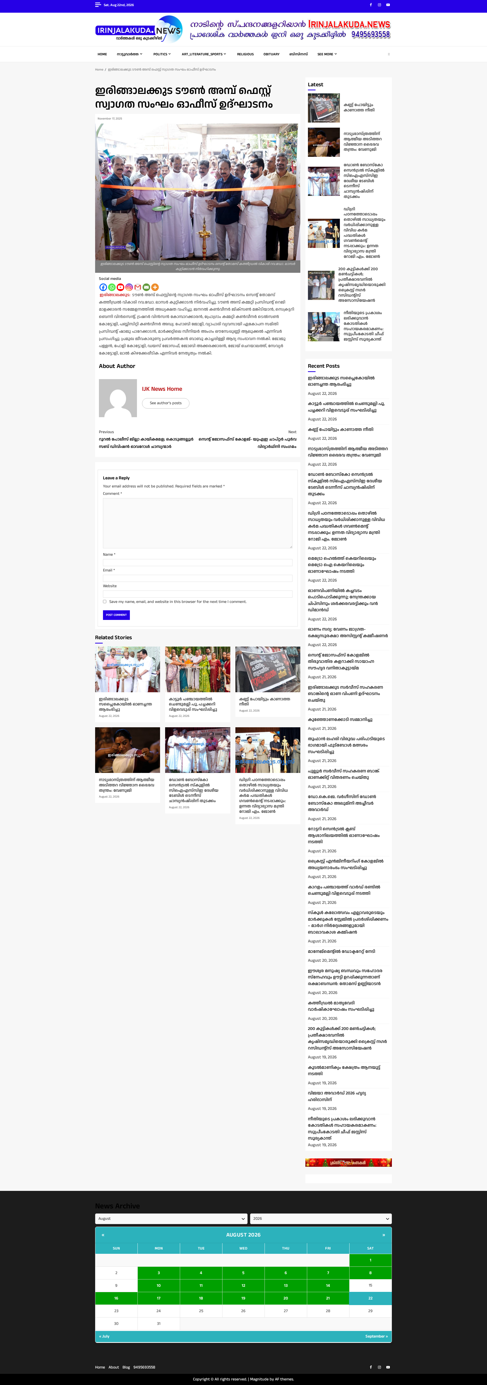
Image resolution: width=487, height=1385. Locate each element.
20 (286, 1298)
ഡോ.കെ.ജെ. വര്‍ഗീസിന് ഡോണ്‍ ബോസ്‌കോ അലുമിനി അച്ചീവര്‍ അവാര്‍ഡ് (342, 803)
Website (110, 586)
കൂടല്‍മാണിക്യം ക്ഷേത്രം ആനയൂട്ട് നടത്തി (344, 1071)
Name (109, 555)
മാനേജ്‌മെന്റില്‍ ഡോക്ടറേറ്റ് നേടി (341, 952)
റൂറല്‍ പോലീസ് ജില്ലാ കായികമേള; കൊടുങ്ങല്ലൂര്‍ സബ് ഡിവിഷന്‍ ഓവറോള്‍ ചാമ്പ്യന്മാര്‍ (146, 439)
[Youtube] (120, 287)
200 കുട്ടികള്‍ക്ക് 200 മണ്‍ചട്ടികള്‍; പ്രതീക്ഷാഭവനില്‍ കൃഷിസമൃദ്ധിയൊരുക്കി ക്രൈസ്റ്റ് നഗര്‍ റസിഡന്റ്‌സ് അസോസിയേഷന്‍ (321, 285)
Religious (245, 54)
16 (116, 1298)
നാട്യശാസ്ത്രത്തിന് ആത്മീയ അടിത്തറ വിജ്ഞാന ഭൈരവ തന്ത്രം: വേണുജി (127, 750)
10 (159, 1286)
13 (286, 1286)
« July (104, 1336)
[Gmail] (138, 287)
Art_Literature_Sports (202, 54)
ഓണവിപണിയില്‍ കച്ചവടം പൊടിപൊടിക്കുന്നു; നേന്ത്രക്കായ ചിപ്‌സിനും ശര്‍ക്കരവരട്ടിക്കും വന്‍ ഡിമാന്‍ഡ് (343, 600)
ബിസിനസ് (298, 54)
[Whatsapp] (112, 287)
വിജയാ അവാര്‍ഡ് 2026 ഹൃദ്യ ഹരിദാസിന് (337, 1096)
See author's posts (166, 403)
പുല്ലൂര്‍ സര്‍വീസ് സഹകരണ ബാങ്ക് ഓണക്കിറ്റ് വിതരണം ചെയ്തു (343, 774)
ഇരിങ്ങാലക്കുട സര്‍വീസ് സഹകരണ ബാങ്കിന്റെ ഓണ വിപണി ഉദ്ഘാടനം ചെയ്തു (345, 693)
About (114, 1367)
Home (102, 54)
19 (243, 1298)
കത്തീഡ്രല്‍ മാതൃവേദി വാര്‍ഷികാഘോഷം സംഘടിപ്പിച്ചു (341, 1006)
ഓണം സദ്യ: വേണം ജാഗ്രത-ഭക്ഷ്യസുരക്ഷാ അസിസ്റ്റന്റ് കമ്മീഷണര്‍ (348, 632)
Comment (112, 494)
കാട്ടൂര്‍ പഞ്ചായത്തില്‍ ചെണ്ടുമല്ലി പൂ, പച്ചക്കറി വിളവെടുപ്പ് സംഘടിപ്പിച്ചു (197, 669)
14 (328, 1286)
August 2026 (243, 1235)
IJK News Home (162, 389)
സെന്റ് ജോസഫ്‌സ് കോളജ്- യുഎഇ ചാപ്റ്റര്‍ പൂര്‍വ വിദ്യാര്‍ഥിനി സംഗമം (248, 439)
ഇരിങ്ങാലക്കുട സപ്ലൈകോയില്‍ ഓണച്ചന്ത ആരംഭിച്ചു (127, 669)
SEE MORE (325, 54)
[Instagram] (129, 287)
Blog (126, 1367)
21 (328, 1298)
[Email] (146, 287)
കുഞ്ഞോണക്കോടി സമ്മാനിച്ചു (340, 720)
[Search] (389, 54)
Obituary (272, 54)
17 (159, 1298)
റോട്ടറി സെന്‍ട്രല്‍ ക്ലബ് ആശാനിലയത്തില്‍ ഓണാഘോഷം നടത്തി (344, 835)
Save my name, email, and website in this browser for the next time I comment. (178, 602)
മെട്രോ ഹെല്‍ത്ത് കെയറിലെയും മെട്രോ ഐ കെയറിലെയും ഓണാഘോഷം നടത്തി (342, 565)
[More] (155, 287)
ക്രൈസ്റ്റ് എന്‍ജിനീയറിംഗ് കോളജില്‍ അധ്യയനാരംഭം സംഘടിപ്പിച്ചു (346, 864)
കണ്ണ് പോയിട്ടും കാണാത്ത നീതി (267, 669)
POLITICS (160, 54)
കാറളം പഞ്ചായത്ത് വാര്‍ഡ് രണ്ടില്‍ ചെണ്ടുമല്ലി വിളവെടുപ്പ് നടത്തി (344, 890)
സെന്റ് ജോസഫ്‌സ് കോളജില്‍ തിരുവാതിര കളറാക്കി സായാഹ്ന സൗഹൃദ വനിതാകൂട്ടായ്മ (341, 661)
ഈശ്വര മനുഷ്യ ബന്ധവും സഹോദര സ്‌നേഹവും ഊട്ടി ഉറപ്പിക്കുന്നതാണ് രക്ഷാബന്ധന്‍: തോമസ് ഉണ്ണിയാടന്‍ (345, 977)
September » (377, 1336)
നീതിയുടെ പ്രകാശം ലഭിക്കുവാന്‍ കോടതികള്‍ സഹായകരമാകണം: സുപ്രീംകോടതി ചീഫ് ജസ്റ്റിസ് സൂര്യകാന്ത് (324, 326)
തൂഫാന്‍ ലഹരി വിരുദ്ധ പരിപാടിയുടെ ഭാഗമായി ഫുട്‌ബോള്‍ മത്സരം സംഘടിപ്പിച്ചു (346, 745)
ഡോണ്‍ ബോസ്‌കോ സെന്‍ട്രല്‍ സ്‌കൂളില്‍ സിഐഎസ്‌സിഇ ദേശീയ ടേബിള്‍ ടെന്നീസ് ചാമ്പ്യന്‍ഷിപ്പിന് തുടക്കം (197, 750)
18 (201, 1298)
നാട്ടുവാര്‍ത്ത (128, 54)
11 (201, 1286)
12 (243, 1286)
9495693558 (144, 1367)
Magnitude (259, 1379)
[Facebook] (103, 287)
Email (109, 570)
